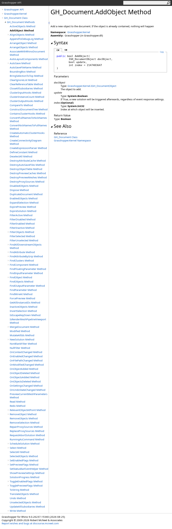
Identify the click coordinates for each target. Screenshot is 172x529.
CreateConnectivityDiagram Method (25, 142)
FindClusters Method (22, 260)
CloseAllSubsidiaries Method (26, 88)
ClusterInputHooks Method (25, 92)
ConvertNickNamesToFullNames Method (28, 127)
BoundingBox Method (22, 71)
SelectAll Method (19, 452)
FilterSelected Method (22, 236)
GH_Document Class (16, 17)
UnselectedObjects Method (25, 502)
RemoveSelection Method (24, 422)
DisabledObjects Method (24, 185)
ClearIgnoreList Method (23, 80)
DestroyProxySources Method (27, 181)
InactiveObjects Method (23, 306)
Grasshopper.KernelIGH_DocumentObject (92, 85)
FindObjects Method (21, 281)
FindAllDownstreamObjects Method (25, 246)
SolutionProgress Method (24, 477)
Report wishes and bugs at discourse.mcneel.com (30, 523)
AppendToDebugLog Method (26, 38)
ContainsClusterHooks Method (27, 113)
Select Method (18, 447)
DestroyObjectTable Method (26, 169)
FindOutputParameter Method (27, 285)
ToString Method (19, 489)
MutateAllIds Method (22, 335)
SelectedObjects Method (24, 456)
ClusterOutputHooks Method (26, 101)
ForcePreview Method (22, 298)
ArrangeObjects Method (24, 47)
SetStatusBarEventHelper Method (29, 468)
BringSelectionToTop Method (26, 75)
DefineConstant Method (23, 152)
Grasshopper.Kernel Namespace (72, 140)
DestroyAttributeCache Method (28, 160)
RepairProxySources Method (26, 426)
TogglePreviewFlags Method (26, 485)
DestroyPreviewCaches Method (28, 173)
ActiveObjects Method (22, 26)
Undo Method (18, 498)
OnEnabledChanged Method (26, 356)
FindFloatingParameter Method (28, 269)
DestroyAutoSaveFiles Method (27, 164)
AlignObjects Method (22, 34)
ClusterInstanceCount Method (27, 96)
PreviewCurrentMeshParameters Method (28, 395)
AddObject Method (22, 30)
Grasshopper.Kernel (15, 13)
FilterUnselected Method (24, 240)
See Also (62, 126)
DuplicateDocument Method (26, 194)
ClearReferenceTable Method (26, 84)
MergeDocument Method (24, 326)
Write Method (18, 510)
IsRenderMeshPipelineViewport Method (28, 321)
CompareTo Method (21, 105)
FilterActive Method (21, 215)
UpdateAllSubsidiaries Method (27, 506)
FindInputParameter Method (26, 273)
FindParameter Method (23, 290)
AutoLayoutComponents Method (29, 59)
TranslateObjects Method (24, 494)
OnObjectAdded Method (24, 368)
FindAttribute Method (22, 252)
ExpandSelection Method (24, 202)
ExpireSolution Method (23, 211)
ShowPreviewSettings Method (27, 473)
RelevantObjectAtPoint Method (28, 410)
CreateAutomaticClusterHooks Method (27, 134)
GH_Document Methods (21, 22)
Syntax (61, 43)
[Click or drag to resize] (49, 23)
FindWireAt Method (21, 294)
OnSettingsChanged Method (26, 385)
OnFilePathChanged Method (26, 360)
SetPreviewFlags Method (24, 464)
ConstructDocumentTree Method (29, 109)
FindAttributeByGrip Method (26, 256)
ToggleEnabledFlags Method (26, 481)
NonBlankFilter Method (23, 343)
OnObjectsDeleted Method (25, 381)
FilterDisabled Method (22, 219)
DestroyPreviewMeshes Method (28, 177)
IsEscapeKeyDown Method (25, 315)
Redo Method (17, 405)
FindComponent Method (24, 264)
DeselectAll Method (21, 156)
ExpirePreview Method (23, 206)
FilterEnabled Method (22, 223)
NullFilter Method (20, 347)
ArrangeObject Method (23, 43)
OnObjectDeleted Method (24, 373)
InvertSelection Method (23, 311)
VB (65, 50)
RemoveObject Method (23, 414)
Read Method (17, 401)
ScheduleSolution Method (24, 443)
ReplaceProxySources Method (27, 431)
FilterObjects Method (22, 232)
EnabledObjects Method (23, 198)
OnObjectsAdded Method (24, 377)
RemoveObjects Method (24, 418)
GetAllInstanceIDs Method (25, 302)
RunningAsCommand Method (27, 439)
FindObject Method (21, 277)
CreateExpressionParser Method (28, 148)
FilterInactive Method (22, 227)
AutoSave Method (20, 63)
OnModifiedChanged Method (27, 364)
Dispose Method (19, 190)
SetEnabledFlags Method (24, 460)
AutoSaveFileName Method (25, 67)
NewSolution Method (22, 339)
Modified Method (20, 331)
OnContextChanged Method (26, 352)
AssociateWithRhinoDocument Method (27, 53)
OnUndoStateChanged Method (27, 389)
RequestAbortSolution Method (27, 435)
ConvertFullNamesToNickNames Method (28, 119)
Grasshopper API (14, 9)
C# (58, 50)
